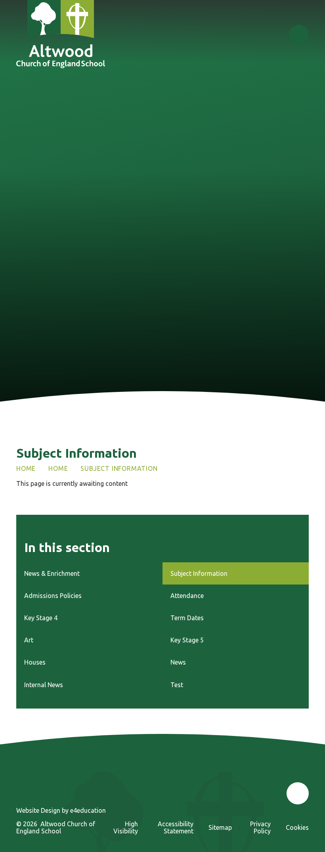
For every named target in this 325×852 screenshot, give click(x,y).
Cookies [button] (297, 827)
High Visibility (125, 827)
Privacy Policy (260, 827)
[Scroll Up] (298, 793)
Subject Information (118, 468)
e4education (88, 810)
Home (26, 468)
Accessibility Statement (175, 827)
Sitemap (220, 827)
